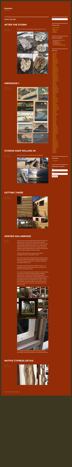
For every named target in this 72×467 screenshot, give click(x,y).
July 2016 (54, 149)
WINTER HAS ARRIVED (17, 236)
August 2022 (55, 92)
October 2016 (55, 145)
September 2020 (56, 109)
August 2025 (55, 63)
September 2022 (56, 91)
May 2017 (54, 137)
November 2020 (55, 108)
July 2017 (54, 135)
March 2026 (55, 58)
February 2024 (55, 74)
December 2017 (55, 129)
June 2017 (54, 136)
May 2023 (54, 83)
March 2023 (55, 85)
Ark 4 (54, 28)
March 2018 (55, 125)
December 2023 (55, 76)
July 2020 (54, 111)
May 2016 (54, 151)
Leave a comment (7, 30)
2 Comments (6, 242)
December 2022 (55, 88)
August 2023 (55, 81)
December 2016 (55, 143)
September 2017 (55, 132)
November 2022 (55, 89)
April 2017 (54, 138)
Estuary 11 (54, 31)
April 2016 (54, 152)
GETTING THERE (13, 192)
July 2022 (54, 94)
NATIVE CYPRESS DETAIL (19, 360)
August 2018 (55, 119)
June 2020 (54, 112)
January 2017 (55, 142)
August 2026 (55, 53)
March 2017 (55, 139)
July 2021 (54, 103)
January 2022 (55, 99)
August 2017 (55, 133)
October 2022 (55, 90)
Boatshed (8, 8)
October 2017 (55, 131)
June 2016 (54, 150)
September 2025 (56, 62)
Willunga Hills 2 (55, 29)
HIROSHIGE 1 (11, 83)
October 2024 (55, 70)
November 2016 (55, 144)
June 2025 (54, 64)
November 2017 (55, 130)
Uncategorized (55, 160)
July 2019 (54, 116)
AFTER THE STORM (15, 24)
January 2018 (55, 128)
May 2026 (54, 56)
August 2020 (55, 110)
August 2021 (55, 102)
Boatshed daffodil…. (56, 27)
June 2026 (54, 55)
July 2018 (54, 121)
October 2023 (55, 78)
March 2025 (55, 67)
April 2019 (54, 118)
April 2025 (54, 65)
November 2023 (55, 77)
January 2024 (55, 75)
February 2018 (55, 126)
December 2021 (55, 101)
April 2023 (54, 84)
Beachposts (55, 32)
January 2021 (55, 105)
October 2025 (55, 61)
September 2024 (56, 71)
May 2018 (54, 123)
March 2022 (55, 97)
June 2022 (54, 95)
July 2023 (54, 82)
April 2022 (54, 96)
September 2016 (56, 146)
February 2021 (55, 104)
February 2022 (55, 98)
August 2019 (55, 115)
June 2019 (54, 117)
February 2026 (55, 60)
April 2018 (54, 124)
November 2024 (55, 69)
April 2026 (55, 57)
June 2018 (54, 122)
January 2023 (55, 87)
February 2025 (55, 68)
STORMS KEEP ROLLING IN (20, 150)
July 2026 (54, 54)
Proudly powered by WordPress (14, 391)
